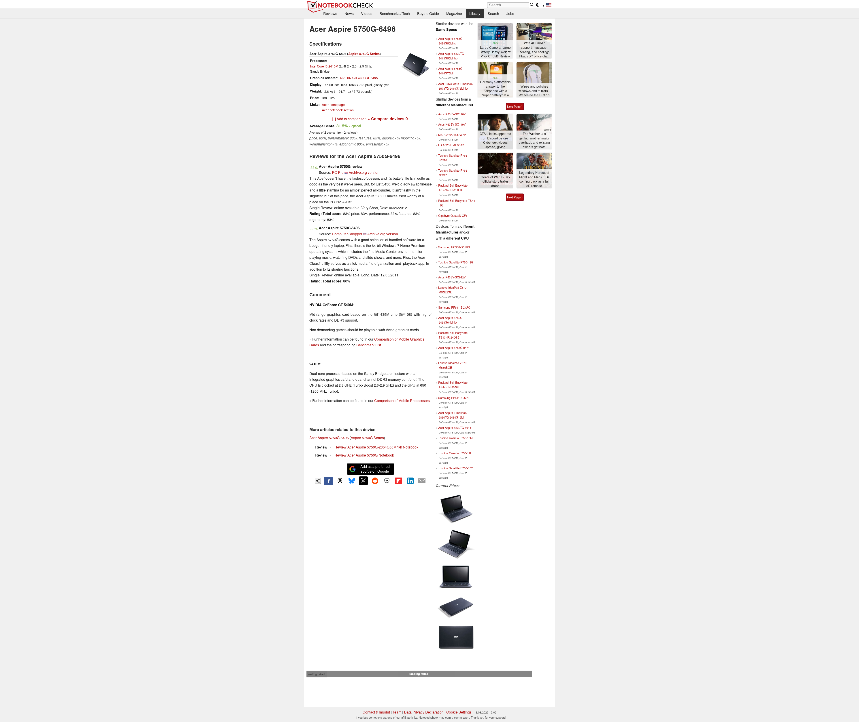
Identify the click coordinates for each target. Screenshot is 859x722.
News (349, 13)
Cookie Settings (459, 712)
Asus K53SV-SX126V (452, 114)
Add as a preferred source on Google (375, 469)
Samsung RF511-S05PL (453, 398)
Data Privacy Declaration (424, 712)
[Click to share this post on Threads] (340, 481)
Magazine (454, 13)
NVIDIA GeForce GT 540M (359, 78)
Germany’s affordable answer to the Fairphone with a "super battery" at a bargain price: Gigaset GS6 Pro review (495, 88)
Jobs (510, 13)
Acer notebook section (338, 109)
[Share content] (318, 481)
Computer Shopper (347, 233)
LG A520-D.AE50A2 (451, 145)
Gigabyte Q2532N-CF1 (452, 215)
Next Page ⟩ (515, 106)
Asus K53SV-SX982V (452, 277)
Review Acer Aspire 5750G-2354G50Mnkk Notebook (376, 447)
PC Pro (338, 172)
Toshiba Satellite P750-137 (455, 468)
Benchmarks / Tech (395, 13)
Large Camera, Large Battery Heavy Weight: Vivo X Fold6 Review (495, 51)
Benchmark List (368, 344)
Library (474, 13)
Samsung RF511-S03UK (454, 307)
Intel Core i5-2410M (324, 66)
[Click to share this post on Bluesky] (351, 481)
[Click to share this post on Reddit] (375, 480)
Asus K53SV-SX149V (452, 124)
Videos (366, 13)
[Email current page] (422, 481)
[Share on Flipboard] (398, 480)
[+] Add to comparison (349, 118)
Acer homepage (333, 104)
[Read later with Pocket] (387, 480)
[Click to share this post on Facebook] (328, 481)
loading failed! (316, 674)
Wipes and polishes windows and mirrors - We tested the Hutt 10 (534, 90)
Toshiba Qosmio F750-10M (455, 438)
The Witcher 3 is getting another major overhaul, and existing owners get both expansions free (534, 140)
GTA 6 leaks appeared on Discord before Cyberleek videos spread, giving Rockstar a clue (495, 140)
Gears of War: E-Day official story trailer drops (495, 181)
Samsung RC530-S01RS (454, 247)
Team (397, 712)
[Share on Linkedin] (410, 480)
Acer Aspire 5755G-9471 (454, 347)
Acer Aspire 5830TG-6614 (454, 427)
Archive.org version (364, 172)
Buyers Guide (428, 13)
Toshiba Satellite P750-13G (455, 262)
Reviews (330, 13)
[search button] (532, 5)
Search (493, 13)
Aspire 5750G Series (364, 53)
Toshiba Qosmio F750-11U (455, 453)
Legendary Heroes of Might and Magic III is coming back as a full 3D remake (534, 179)
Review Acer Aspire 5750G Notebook (364, 455)
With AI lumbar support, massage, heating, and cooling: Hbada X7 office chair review (534, 50)
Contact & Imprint (376, 712)
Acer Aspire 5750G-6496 (329, 437)
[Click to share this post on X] (363, 480)
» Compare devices (388, 118)
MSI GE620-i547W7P (452, 135)
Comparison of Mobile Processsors (402, 400)
